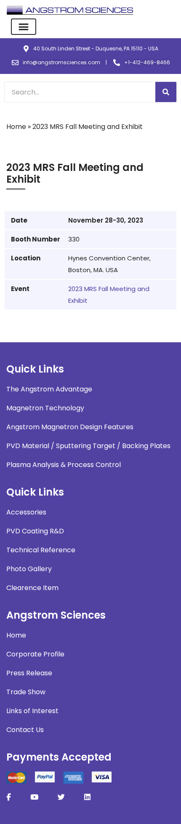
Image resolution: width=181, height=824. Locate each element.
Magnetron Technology (45, 408)
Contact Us (25, 730)
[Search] (165, 92)
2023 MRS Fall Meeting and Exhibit (108, 294)
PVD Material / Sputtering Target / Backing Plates (88, 446)
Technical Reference (40, 550)
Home (16, 126)
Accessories (26, 512)
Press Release (29, 673)
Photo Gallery (29, 569)
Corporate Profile (35, 654)
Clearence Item (32, 588)
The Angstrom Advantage (49, 389)
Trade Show (25, 692)
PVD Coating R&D (35, 531)
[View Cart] (169, 11)
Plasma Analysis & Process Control (63, 465)
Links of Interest (32, 711)
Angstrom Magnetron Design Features (69, 427)
